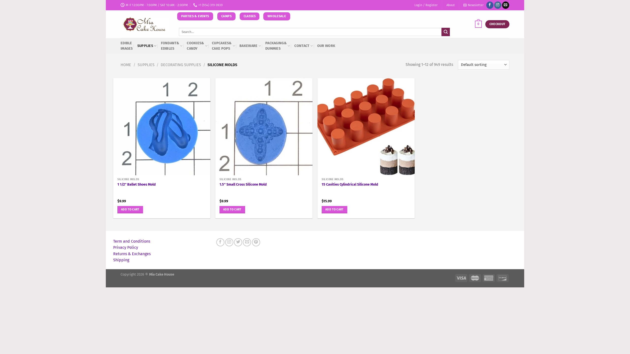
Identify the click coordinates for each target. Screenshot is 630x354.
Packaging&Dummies (276, 46)
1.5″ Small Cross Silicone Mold (243, 184)
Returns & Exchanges (132, 253)
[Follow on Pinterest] (256, 242)
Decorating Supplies (181, 64)
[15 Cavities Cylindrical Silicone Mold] (366, 126)
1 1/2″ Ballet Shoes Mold (136, 184)
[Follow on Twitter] (238, 242)
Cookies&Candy (195, 46)
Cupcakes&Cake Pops (222, 46)
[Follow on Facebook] (489, 5)
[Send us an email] (505, 5)
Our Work (326, 46)
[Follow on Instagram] (497, 5)
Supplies (145, 46)
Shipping (121, 260)
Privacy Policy (125, 247)
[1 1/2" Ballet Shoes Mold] (161, 126)
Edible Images (127, 46)
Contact (301, 46)
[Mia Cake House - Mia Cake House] (145, 24)
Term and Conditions (131, 241)
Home (126, 64)
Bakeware (248, 46)
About (450, 5)
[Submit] (445, 32)
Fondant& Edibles (170, 46)
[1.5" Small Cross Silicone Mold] (264, 126)
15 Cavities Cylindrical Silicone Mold (350, 184)
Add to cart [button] (130, 209)
